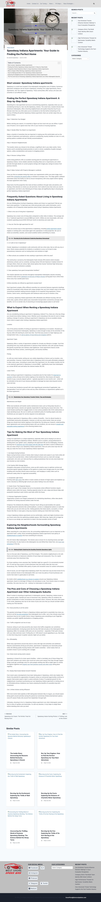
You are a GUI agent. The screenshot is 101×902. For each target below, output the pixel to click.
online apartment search (54, 228)
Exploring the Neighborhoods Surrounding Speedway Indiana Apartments (27, 74)
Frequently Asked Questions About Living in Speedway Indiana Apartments (28, 69)
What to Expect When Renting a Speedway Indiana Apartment (24, 71)
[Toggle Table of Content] (58, 63)
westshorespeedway (13, 57)
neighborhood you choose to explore (28, 579)
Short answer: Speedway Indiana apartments (20, 65)
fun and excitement (22, 614)
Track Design (10, 47)
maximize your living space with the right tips (29, 444)
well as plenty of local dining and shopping (33, 335)
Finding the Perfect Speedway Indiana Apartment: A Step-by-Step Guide (27, 67)
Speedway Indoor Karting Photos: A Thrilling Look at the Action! (52, 716)
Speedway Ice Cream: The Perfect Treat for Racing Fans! (17, 716)
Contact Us (35, 3)
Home (28, 3)
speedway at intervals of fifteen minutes (33, 276)
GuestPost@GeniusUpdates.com (76, 897)
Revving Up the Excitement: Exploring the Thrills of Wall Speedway (20, 795)
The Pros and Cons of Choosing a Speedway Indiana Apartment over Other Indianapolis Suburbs (34, 76)
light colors (19, 479)
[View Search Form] (94, 3)
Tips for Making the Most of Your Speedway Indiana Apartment (25, 72)
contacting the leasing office (22, 176)
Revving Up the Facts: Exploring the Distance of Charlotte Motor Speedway (51, 795)
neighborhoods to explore (14, 535)
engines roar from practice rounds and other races (37, 664)
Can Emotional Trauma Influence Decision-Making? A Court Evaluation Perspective (84, 870)
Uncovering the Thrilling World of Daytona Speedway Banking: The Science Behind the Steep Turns (19, 835)
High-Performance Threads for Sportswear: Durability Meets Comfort (84, 882)
